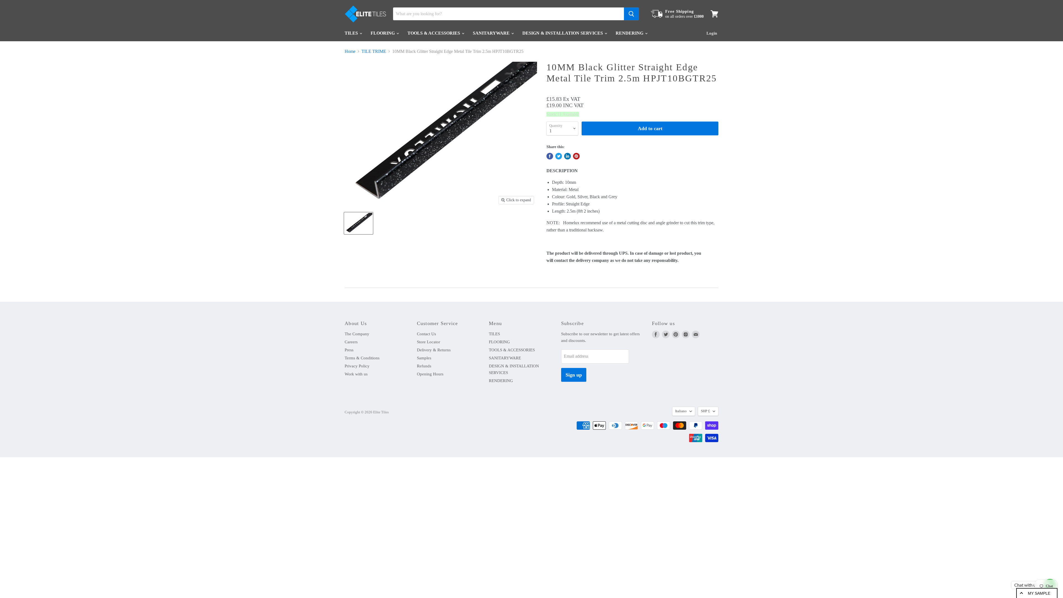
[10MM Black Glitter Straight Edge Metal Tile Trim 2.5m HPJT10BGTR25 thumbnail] (358, 223)
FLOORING (383, 33)
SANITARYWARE (492, 33)
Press (349, 350)
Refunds (424, 366)
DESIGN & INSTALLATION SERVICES (563, 33)
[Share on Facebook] (549, 156)
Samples (424, 358)
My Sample (1039, 593)
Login (711, 33)
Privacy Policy (357, 366)
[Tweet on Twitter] (558, 156)
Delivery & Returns (434, 350)
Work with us (356, 374)
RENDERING (630, 33)
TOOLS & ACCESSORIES (434, 33)
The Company (357, 334)
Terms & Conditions (362, 358)
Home (350, 51)
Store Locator (428, 342)
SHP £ (705, 411)
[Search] (631, 13)
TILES (352, 33)
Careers (351, 342)
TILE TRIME (374, 51)
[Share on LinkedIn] (567, 156)
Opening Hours (430, 374)
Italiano (681, 411)
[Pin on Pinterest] (576, 156)
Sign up (574, 375)
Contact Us (426, 334)
